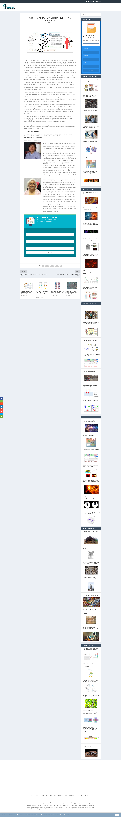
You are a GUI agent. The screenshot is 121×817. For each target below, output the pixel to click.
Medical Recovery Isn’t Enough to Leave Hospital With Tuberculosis (90, 111)
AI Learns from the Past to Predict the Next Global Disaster (91, 355)
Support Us (38, 795)
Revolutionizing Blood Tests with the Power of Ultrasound (91, 386)
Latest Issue (87, 6)
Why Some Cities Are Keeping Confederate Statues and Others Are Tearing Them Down (91, 579)
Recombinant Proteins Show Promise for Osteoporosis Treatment (57, 292)
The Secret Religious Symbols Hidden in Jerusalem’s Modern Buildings (91, 563)
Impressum (80, 795)
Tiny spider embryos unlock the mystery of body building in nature (90, 224)
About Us (94, 6)
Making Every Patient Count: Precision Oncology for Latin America (91, 127)
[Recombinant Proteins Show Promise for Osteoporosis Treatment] (57, 286)
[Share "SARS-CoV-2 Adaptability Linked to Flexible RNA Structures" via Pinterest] (53, 265)
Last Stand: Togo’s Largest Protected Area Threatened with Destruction (91, 696)
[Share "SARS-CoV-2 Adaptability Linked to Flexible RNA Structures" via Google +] (48, 265)
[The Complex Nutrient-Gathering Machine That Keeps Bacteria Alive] (72, 286)
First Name (28, 231)
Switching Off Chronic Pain (89, 157)
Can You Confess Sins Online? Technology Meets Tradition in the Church (90, 628)
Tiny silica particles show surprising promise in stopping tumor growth (90, 239)
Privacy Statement (64, 814)
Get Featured (103, 6)
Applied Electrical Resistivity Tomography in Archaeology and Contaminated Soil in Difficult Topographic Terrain (90, 729)
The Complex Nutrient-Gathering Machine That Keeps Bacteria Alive (71, 292)
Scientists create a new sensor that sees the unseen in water (90, 466)
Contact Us (115, 6)
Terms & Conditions (72, 795)
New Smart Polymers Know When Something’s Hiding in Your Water (90, 339)
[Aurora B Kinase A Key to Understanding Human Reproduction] (28, 286)
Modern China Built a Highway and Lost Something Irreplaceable (90, 532)
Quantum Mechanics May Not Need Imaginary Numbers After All (90, 420)
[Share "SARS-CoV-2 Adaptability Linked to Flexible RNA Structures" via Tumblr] (50, 265)
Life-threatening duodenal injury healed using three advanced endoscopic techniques (90, 172)
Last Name (28, 237)
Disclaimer (86, 795)
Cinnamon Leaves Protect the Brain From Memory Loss (90, 80)
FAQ (109, 6)
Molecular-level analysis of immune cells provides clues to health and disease (90, 255)
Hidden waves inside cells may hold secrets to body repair (90, 288)
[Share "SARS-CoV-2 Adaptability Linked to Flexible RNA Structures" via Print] (61, 265)
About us (32, 795)
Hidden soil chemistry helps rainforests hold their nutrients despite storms (90, 665)
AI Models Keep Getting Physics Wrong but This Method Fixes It (91, 512)
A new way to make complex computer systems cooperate (89, 307)
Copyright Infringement (62, 795)
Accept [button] (116, 814)
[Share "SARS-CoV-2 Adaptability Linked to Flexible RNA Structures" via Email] (58, 265)
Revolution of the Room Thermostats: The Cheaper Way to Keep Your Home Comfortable (90, 712)
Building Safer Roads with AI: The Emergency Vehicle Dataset (90, 370)
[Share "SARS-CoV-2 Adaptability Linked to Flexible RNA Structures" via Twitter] (45, 265)
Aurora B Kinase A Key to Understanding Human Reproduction (27, 292)
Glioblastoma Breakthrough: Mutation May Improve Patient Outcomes (89, 272)
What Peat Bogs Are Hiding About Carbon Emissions (90, 745)
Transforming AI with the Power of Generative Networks (90, 401)
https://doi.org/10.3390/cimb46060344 (33, 137)
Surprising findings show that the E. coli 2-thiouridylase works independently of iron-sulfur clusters (42, 294)
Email (27, 244)
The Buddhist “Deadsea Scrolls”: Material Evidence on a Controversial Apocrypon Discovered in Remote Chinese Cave (91, 611)
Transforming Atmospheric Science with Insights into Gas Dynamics (90, 497)
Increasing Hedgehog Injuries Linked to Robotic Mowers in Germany (91, 681)
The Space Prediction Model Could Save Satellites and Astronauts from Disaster (91, 481)
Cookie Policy (56, 814)
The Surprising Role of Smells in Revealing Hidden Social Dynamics (90, 594)
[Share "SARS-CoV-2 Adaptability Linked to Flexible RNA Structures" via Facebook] (43, 265)
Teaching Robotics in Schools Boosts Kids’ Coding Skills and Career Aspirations (91, 323)
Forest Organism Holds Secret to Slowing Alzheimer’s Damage (90, 96)
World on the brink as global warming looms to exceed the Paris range (91, 649)
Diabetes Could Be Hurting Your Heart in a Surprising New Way (91, 142)
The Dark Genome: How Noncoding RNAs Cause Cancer (90, 208)
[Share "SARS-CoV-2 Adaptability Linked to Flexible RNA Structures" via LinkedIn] (56, 265)
